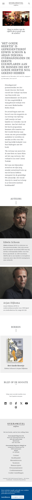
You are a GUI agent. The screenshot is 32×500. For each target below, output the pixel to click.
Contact (16, 455)
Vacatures (16, 463)
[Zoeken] (29, 3)
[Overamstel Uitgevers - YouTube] (26, 403)
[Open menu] (3, 3)
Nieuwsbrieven (16, 460)
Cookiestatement (16, 470)
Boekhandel (16, 458)
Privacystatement (16, 468)
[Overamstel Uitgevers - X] (21, 403)
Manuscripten (16, 465)
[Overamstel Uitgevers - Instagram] (10, 403)
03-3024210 (16, 452)
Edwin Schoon (11, 242)
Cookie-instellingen (16, 473)
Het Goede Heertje (16, 366)
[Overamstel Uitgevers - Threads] (16, 407)
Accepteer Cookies (17, 497)
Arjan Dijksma (11, 303)
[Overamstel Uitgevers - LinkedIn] (5, 403)
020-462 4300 (16, 442)
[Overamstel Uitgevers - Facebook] (16, 403)
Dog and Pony (22, 479)
